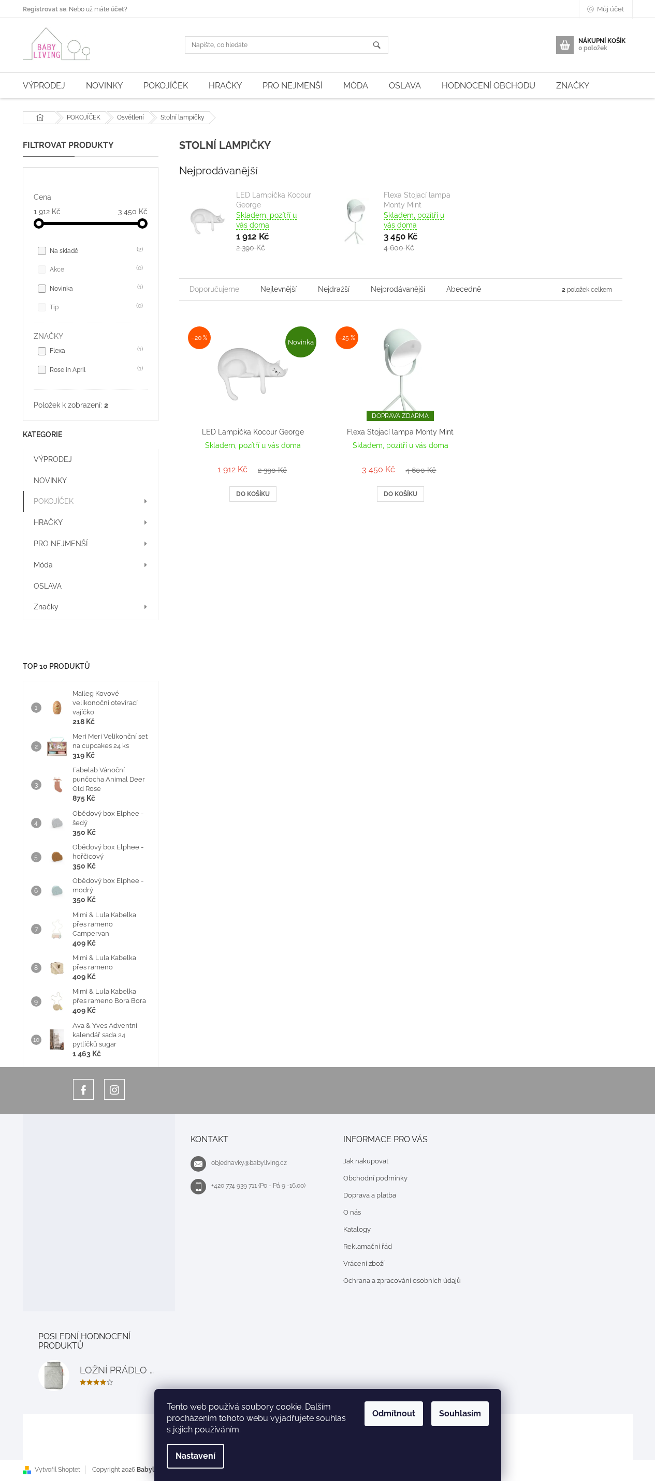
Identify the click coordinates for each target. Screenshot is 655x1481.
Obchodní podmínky (375, 1178)
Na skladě (95, 250)
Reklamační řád (367, 1246)
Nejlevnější (278, 289)
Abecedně (463, 289)
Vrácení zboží (364, 1263)
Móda (43, 565)
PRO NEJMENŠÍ (61, 544)
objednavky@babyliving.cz (249, 1162)
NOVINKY (50, 480)
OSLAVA (48, 586)
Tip (95, 306)
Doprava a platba (369, 1195)
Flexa (95, 350)
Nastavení (195, 1456)
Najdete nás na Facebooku (83, 1089)
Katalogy (357, 1229)
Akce (95, 268)
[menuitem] (44, 85)
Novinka (95, 287)
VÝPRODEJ (53, 459)
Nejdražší (334, 289)
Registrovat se (44, 9)
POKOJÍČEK (54, 501)
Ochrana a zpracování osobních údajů (402, 1280)
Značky (46, 607)
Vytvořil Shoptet (57, 1469)
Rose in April (95, 369)
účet (117, 9)
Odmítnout (393, 1413)
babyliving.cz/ (114, 1089)
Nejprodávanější (398, 289)
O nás (352, 1212)
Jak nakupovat (365, 1161)
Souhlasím (460, 1413)
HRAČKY (48, 522)
